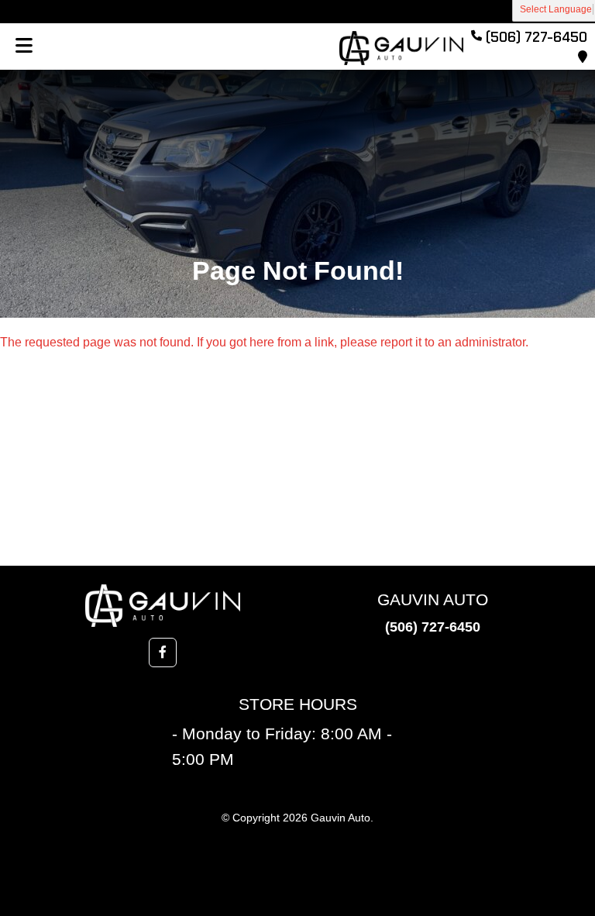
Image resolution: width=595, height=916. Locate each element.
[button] (163, 652)
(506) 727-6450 (432, 627)
